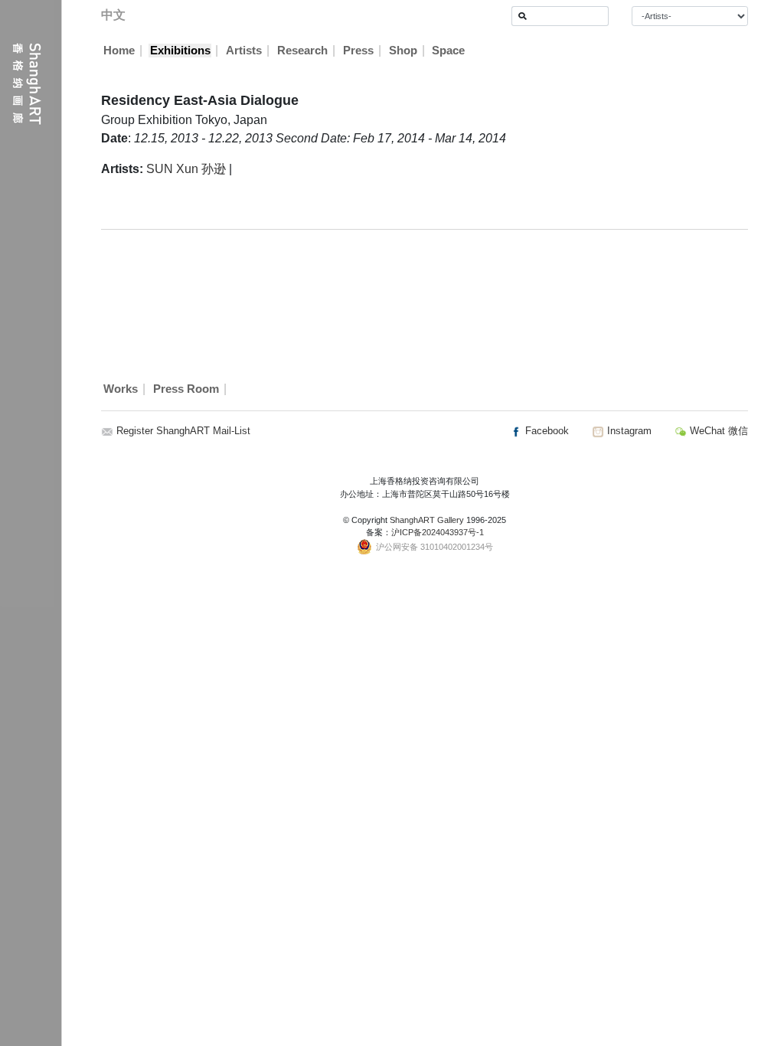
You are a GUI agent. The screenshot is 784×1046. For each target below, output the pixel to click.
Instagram (628, 430)
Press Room (186, 389)
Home (119, 50)
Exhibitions (180, 50)
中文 (113, 14)
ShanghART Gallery (427, 520)
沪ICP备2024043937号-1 (437, 532)
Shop (403, 50)
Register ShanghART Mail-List (183, 430)
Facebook (545, 430)
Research (302, 50)
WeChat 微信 (717, 430)
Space (448, 50)
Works (120, 389)
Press (358, 50)
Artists (244, 50)
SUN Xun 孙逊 (186, 168)
